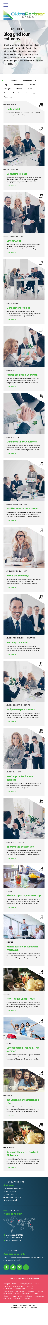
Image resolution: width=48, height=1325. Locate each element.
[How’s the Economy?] (24, 547)
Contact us (7, 1298)
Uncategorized (12, 104)
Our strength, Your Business (22, 441)
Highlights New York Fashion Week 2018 (22, 948)
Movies (9, 1043)
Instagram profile (26, 1284)
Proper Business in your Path (22, 374)
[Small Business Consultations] (24, 480)
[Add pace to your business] (24, 681)
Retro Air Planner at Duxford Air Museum (22, 1153)
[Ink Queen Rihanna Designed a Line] (24, 1080)
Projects (14, 169)
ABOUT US (30, 1286)
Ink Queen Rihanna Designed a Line (23, 1101)
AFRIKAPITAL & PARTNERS (27, 1305)
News (8, 169)
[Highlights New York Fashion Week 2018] (24, 926)
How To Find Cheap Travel (21, 998)
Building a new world (18, 642)
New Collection (18, 1286)
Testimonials (39, 1296)
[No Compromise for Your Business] (24, 748)
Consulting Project (17, 173)
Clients (5, 1296)
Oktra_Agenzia (8, 1291)
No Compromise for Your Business (20, 778)
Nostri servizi (7, 1289)
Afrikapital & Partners (10, 1284)
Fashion (9, 891)
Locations (27, 1298)
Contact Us (20, 1291)
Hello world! (13, 108)
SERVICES (31, 1289)
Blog (19, 29)
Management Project (18, 307)
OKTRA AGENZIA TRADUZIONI (19, 1308)
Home (13, 29)
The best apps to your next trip (24, 895)
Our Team (41, 1291)
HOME (37, 1284)
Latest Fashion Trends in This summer (23, 1049)
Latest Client (14, 240)
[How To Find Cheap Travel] (24, 979)
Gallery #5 (6, 1286)
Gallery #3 (28, 1296)
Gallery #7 (17, 1298)
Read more (10, 119)
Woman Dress (20, 1289)
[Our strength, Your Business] (24, 413)
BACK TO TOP (17, 1296)
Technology (11, 1147)
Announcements (12, 236)
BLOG (17, 1293)
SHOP (36, 1293)
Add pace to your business (21, 709)
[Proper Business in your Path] (24, 346)
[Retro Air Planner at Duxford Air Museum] (24, 1132)
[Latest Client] (24, 212)
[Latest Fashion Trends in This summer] (24, 1028)
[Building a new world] (24, 614)
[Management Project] (24, 279)
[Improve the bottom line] (24, 818)
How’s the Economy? (18, 575)
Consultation (17, 504)
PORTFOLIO (30, 1291)
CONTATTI (34, 1308)
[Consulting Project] (24, 145)
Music (8, 994)
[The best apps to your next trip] (24, 876)
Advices (9, 370)
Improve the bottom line (20, 846)
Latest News (7, 1293)
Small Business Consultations (23, 508)
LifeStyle (10, 942)
